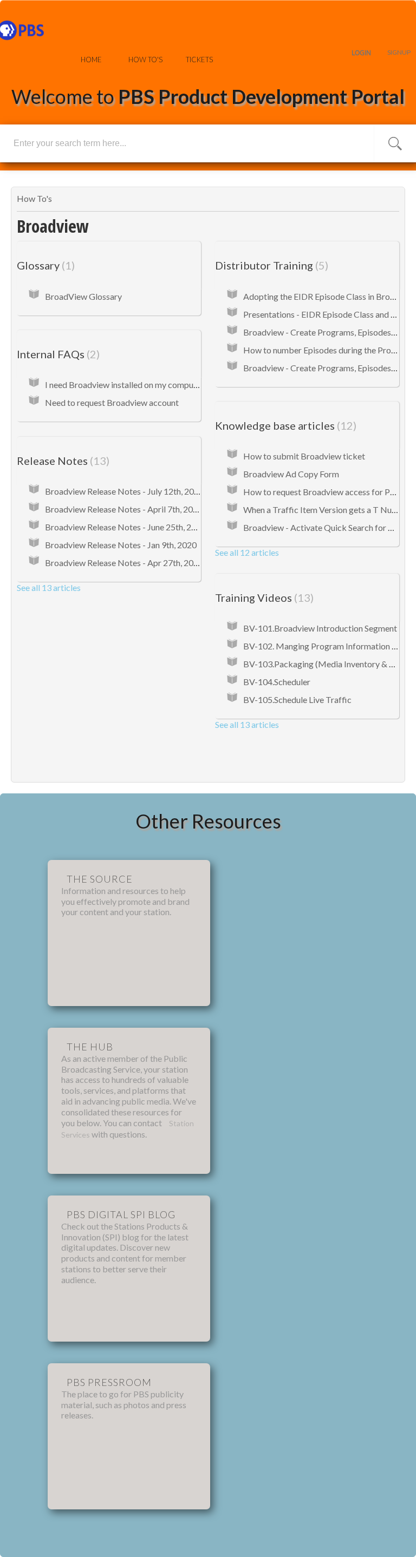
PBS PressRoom (109, 1382)
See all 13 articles (49, 587)
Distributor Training (270, 265)
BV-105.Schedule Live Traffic (297, 699)
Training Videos (262, 597)
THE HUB (90, 1047)
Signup (399, 52)
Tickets (199, 59)
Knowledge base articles (284, 425)
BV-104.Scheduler (276, 681)
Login (361, 52)
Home (91, 59)
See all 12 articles (247, 552)
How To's (145, 59)
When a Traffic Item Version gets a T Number (327, 509)
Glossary (44, 265)
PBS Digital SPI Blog (121, 1214)
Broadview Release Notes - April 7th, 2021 (124, 509)
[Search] (395, 143)
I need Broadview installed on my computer (124, 384)
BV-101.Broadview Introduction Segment (320, 628)
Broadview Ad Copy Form (291, 474)
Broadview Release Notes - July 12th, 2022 (124, 491)
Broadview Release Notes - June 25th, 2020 (125, 527)
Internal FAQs (56, 353)
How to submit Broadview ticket (304, 456)
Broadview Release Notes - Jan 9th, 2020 (121, 545)
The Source (100, 879)
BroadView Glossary (83, 296)
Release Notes (61, 460)
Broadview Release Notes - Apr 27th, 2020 (124, 562)
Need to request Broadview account (112, 402)
